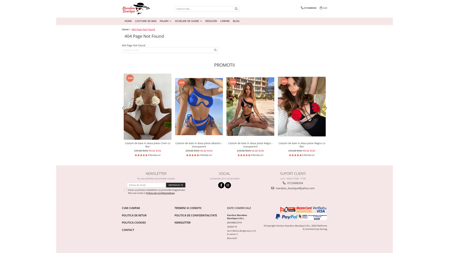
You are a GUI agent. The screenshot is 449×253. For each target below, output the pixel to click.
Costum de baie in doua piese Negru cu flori (302, 144)
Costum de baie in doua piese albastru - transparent (199, 144)
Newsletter (183, 222)
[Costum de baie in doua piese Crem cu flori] (148, 107)
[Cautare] (236, 9)
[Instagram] (228, 185)
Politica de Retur (134, 215)
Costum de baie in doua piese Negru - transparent (250, 144)
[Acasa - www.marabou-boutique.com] (145, 9)
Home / (126, 29)
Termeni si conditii (188, 208)
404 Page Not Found (143, 29)
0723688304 (295, 183)
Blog (236, 21)
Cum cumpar (131, 208)
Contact (128, 230)
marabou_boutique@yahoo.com (295, 188)
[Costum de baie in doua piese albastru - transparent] (199, 106)
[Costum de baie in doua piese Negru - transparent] (250, 106)
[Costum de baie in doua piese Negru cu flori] (302, 106)
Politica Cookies (134, 222)
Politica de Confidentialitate (160, 193)
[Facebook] (221, 185)
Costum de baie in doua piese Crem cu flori (147, 144)
